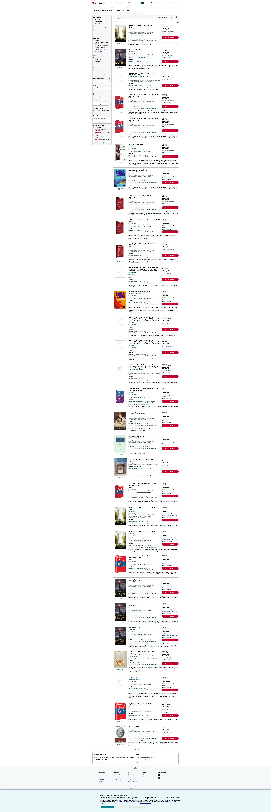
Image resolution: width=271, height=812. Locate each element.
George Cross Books (135, 736)
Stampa (129, 777)
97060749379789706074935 (144, 564)
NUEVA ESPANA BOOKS (135, 85)
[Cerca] (142, 3)
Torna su (135, 768)
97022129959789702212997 (144, 397)
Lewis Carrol (131, 146)
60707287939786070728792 (144, 176)
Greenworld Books (134, 255)
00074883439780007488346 (144, 56)
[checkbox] (93, 19)
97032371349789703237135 (144, 733)
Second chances (134, 662)
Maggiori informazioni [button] (98, 142)
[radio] (93, 59)
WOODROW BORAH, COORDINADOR (138, 76)
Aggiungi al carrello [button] (170, 37)
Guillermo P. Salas (133, 272)
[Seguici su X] (159, 778)
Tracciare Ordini (101, 781)
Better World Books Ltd (136, 592)
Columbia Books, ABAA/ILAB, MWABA (139, 401)
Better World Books (135, 61)
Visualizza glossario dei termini (144, 760)
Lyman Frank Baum (133, 679)
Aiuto (176, 2)
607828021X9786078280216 (144, 684)
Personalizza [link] (137, 807)
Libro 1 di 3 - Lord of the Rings (138, 35)
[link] (176, 17)
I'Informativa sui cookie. (170, 801)
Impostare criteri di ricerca (143, 762)
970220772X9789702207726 (144, 204)
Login (158, 2)
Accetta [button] (107, 807)
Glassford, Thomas (133, 728)
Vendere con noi (175, 7)
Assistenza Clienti (146, 777)
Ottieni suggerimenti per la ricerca (145, 757)
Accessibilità (130, 788)
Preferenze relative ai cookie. (125, 801)
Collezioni (111, 7)
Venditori (160, 7)
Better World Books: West (136, 207)
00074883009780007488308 (144, 33)
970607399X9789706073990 (144, 102)
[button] (115, 17)
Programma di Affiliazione (118, 777)
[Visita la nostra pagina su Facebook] (159, 775)
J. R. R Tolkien (132, 28)
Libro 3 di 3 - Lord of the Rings (138, 57)
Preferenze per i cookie (132, 783)
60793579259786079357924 (144, 419)
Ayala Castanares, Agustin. (135, 369)
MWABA (145, 404)
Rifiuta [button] (121, 807)
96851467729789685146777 (144, 151)
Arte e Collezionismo (144, 7)
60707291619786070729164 (144, 298)
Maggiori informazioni (98, 51)
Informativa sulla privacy (133, 781)
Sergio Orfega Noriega (134, 461)
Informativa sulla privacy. (145, 803)
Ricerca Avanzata (96, 7)
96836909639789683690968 (144, 81)
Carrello (99, 783)
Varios (130, 98)
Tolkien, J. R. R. (132, 51)
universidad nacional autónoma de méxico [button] (112, 13)
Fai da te (144, 774)
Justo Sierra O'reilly (133, 438)
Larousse (130, 392)
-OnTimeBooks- (134, 130)
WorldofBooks (133, 521)
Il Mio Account (101, 779)
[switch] (94, 110)
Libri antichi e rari (126, 7)
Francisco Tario (132, 414)
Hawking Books (133, 39)
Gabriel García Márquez (134, 172)
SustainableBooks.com (135, 106)
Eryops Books (133, 281)
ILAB (148, 404)
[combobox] (125, 3)
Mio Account (163, 2)
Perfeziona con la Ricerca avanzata (134, 13)
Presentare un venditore (118, 779)
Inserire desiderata (99, 762)
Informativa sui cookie (132, 786)
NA (129, 706)
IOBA (142, 740)
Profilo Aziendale (131, 774)
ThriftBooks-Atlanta (135, 423)
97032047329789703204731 (144, 442)
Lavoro (129, 779)
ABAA (142, 404)
